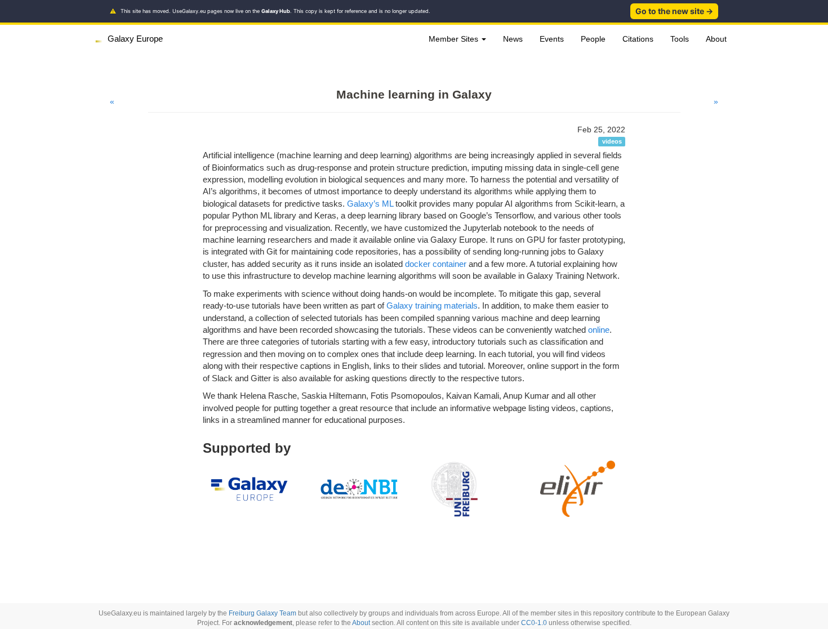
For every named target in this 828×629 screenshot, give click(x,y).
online (598, 329)
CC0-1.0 (534, 623)
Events (552, 38)
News (513, 38)
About (716, 38)
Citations (637, 38)
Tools (679, 38)
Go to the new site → (674, 11)
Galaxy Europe (135, 38)
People (593, 38)
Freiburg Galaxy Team (262, 613)
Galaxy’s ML (370, 203)
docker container (435, 264)
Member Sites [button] (454, 38)
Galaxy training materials (432, 305)
